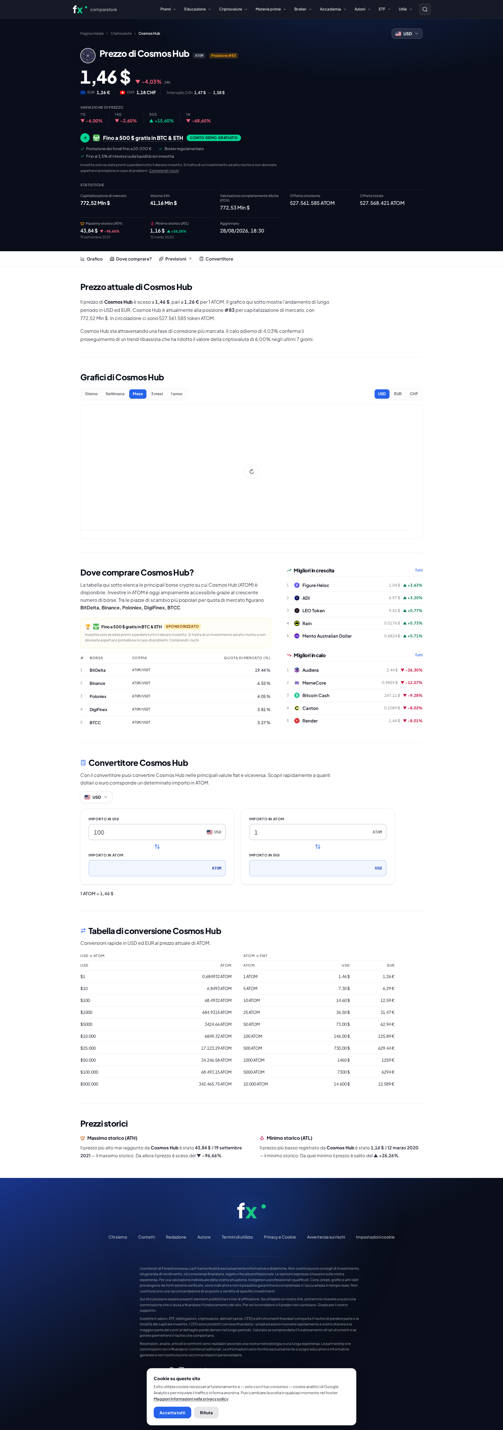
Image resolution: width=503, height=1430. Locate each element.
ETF (382, 9)
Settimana (115, 393)
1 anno (176, 393)
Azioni (360, 9)
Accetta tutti (172, 1412)
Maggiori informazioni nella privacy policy (191, 1398)
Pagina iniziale (92, 33)
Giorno (91, 393)
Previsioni (175, 258)
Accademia (330, 9)
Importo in (103, 819)
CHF (414, 393)
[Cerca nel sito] (425, 9)
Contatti (146, 1236)
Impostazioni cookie (375, 1236)
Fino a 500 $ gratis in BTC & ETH (131, 626)
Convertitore (219, 258)
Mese (138, 393)
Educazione (195, 9)
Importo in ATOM (106, 855)
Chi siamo (118, 1236)
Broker (300, 9)
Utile (403, 9)
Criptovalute (230, 9)
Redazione (176, 1236)
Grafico (95, 258)
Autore (204, 1236)
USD (382, 393)
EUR (398, 393)
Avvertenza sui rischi (326, 1236)
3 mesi (157, 393)
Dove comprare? (134, 258)
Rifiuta (206, 1412)
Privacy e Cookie (280, 1236)
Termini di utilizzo (237, 1236)
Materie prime (268, 9)
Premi (165, 9)
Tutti (419, 570)
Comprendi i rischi (164, 170)
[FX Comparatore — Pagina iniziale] (251, 1210)
